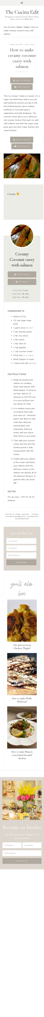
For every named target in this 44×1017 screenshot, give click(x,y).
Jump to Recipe (22, 80)
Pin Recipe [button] (22, 282)
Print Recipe (23, 87)
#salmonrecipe (14, 198)
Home (12, 44)
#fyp (22, 194)
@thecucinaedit (15, 190)
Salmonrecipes (22, 519)
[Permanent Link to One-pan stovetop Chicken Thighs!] (22, 641)
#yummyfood (30, 198)
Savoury (19, 44)
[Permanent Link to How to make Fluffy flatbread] (22, 694)
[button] (22, 3)
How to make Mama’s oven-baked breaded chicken (22, 755)
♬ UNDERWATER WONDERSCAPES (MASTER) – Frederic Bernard (23, 210)
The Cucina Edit (22, 15)
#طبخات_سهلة (20, 202)
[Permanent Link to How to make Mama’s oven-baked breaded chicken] (22, 748)
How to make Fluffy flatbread (22, 700)
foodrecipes (32, 516)
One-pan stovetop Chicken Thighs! (22, 647)
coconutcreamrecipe (15, 516)
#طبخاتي (13, 202)
